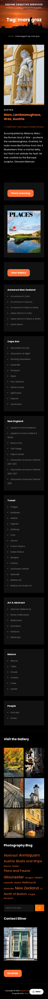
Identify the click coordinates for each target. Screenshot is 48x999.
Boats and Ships (29, 861)
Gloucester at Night (20, 353)
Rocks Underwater (19, 614)
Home (11, 36)
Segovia (14, 523)
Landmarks (16, 404)
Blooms (14, 660)
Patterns (14, 631)
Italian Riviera (17, 551)
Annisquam (29, 855)
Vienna (13, 540)
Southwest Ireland (19, 568)
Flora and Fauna (17, 871)
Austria (8, 110)
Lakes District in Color (21, 313)
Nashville (14, 574)
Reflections (16, 620)
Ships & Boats (17, 454)
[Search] (39, 908)
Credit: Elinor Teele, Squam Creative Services (25, 127)
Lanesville (15, 364)
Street (13, 718)
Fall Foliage (16, 448)
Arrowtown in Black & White (24, 307)
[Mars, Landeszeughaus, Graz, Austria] (24, 75)
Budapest (15, 512)
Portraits (14, 712)
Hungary (29, 877)
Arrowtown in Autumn (21, 301)
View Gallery (18, 272)
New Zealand (27, 888)
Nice (41, 889)
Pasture (14, 398)
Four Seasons (17, 381)
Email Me (12, 973)
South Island (16, 324)
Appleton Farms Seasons (23, 427)
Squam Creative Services (24, 4)
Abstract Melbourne (20, 609)
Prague (14, 506)
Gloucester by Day (19, 347)
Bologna (14, 557)
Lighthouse (15, 392)
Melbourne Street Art (21, 585)
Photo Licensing (20, 193)
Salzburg (14, 529)
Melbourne (15, 580)
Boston (7, 866)
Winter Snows (17, 387)
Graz (12, 535)
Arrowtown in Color (20, 296)
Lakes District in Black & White (25, 318)
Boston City (16, 443)
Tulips (13, 666)
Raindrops (15, 637)
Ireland (14, 563)
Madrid (13, 518)
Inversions (15, 626)
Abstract (11, 855)
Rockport (15, 370)
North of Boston (15, 894)
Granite (14, 677)
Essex (13, 376)
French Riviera (17, 546)
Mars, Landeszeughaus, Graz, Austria (22, 117)
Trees (13, 683)
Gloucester (14, 877)
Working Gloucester (20, 359)
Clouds (13, 672)
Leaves (13, 688)
